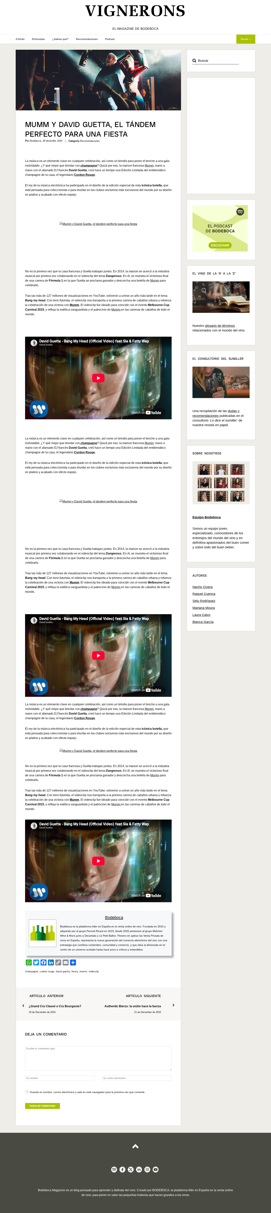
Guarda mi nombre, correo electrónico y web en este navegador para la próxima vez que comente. (87, 1092)
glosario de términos (220, 326)
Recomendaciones (87, 39)
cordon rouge (47, 971)
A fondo (20, 39)
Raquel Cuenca (203, 594)
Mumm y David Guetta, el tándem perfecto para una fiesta (90, 129)
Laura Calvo (201, 615)
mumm (83, 971)
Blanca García (202, 622)
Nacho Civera (202, 587)
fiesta (75, 971)
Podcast (109, 39)
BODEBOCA (160, 1190)
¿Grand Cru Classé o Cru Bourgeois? (55, 1001)
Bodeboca (114, 917)
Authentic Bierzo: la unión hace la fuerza (133, 1001)
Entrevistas (38, 39)
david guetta (63, 971)
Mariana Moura (203, 608)
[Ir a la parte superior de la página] (135, 1144)
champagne (31, 971)
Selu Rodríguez (203, 601)
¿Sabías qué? (60, 39)
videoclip (94, 971)
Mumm (149, 165)
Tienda (244, 39)
